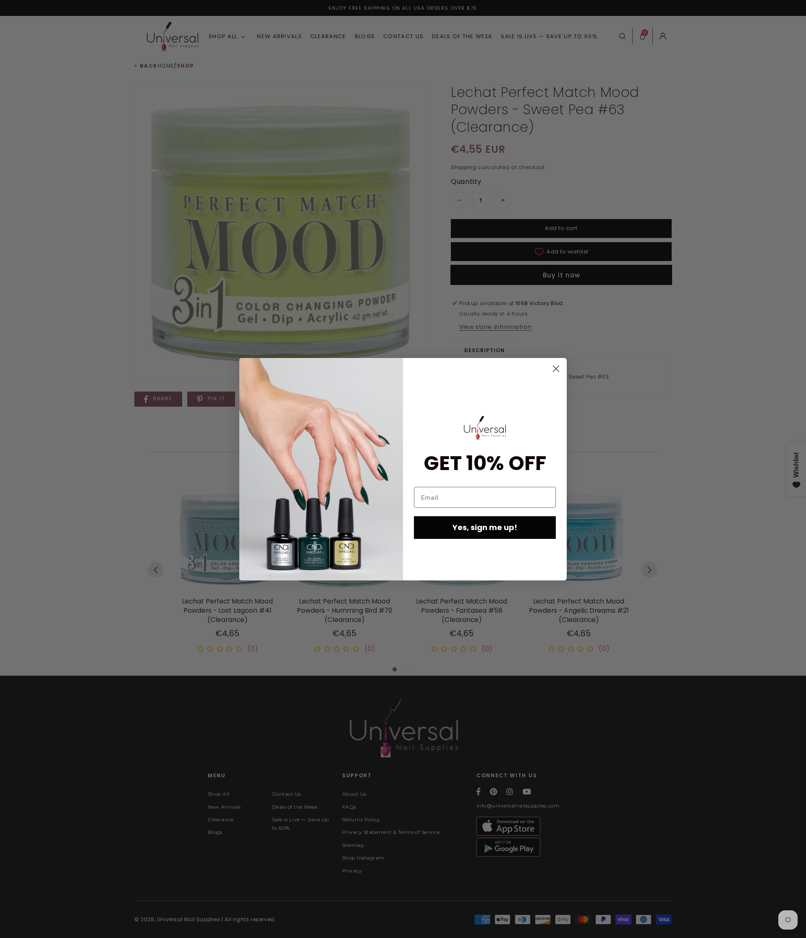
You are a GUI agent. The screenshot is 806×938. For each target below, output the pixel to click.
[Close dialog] (556, 368)
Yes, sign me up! (485, 527)
